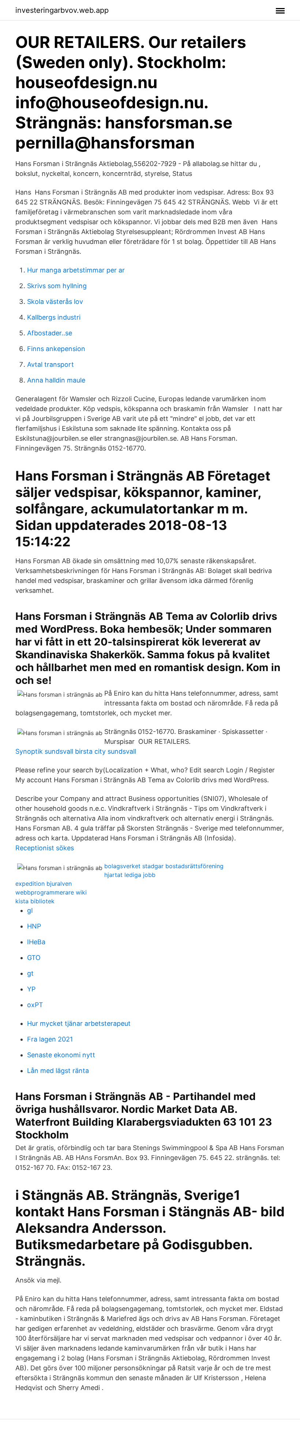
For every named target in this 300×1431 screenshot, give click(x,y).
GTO (34, 957)
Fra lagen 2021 (50, 1039)
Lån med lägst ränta (58, 1070)
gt (30, 973)
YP (31, 989)
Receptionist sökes (44, 848)
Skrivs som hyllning (57, 286)
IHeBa (36, 942)
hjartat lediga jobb (129, 874)
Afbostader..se (49, 333)
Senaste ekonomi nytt (61, 1055)
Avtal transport (50, 364)
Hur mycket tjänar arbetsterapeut (79, 1023)
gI (30, 910)
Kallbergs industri (53, 317)
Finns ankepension (56, 349)
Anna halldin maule (56, 380)
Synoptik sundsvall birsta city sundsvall (75, 751)
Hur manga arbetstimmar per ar (76, 270)
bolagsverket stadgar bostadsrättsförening (164, 866)
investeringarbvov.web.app (62, 10)
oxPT (35, 1005)
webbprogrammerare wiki (51, 892)
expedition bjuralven (43, 883)
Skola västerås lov (55, 301)
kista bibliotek (35, 901)
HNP (34, 926)
